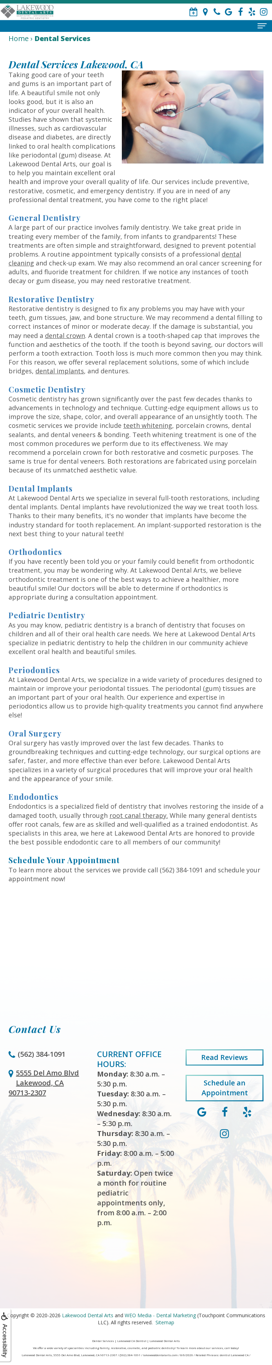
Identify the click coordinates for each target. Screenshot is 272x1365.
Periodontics (34, 670)
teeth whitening (147, 425)
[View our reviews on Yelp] (252, 12)
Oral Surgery (35, 733)
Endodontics (33, 796)
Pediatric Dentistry (46, 615)
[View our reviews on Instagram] (264, 12)
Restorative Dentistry (51, 299)
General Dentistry (44, 217)
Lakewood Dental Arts (87, 1315)
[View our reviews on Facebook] (240, 12)
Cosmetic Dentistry (47, 389)
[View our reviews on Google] (228, 12)
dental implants (59, 371)
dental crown (65, 335)
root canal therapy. (138, 815)
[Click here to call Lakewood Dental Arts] (217, 12)
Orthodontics (35, 551)
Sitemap (164, 1322)
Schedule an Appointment (225, 1088)
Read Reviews (224, 1057)
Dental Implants (40, 488)
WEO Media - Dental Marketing (160, 1315)
